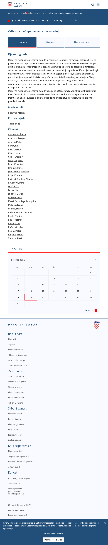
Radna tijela (22, 13)
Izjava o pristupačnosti (17, 515)
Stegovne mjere (15, 387)
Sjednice (50, 42)
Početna (11, 13)
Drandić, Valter (15, 164)
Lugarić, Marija (15, 193)
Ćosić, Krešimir (15, 156)
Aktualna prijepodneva (17, 355)
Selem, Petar (14, 230)
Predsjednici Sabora (16, 397)
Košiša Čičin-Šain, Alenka (20, 179)
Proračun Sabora (15, 435)
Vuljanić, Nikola (15, 234)
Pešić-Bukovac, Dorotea (20, 212)
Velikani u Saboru (15, 403)
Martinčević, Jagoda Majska (22, 201)
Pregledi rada (13, 429)
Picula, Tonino (15, 216)
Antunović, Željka (17, 134)
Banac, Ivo (13, 145)
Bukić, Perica (14, 149)
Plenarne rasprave (16, 349)
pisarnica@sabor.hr (16, 493)
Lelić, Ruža (13, 186)
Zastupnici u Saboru (16, 376)
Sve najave (89, 310)
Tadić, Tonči (14, 123)
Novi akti (12, 339)
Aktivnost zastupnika (17, 381)
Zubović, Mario (15, 238)
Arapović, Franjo (16, 138)
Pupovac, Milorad (17, 112)
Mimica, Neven (15, 208)
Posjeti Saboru (14, 419)
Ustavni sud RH (14, 467)
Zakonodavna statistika (18, 365)
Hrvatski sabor (20, 4)
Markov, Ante (15, 197)
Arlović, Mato (15, 142)
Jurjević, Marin (15, 175)
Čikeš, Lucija (14, 153)
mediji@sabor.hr (15, 488)
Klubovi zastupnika (16, 392)
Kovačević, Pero (16, 182)
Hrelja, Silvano (15, 167)
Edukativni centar (15, 440)
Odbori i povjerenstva (37, 13)
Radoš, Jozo (14, 223)
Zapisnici (12, 344)
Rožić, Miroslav (15, 227)
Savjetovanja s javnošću (18, 456)
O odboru (22, 42)
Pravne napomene (16, 510)
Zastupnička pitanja (16, 360)
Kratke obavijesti (15, 413)
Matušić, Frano (15, 204)
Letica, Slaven (15, 190)
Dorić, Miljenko (15, 160)
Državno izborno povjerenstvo (21, 461)
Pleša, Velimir (15, 219)
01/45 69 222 (17, 483)
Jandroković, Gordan (18, 171)
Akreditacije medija (16, 424)
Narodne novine (15, 451)
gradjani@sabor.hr (16, 491)
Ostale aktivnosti (82, 42)
